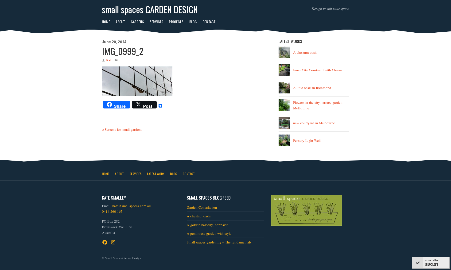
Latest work (155, 173)
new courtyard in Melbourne (314, 122)
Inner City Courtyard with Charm (317, 70)
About (120, 21)
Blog (193, 21)
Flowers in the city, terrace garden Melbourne (317, 105)
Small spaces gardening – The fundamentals (219, 242)
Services (156, 21)
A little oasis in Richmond (312, 87)
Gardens (137, 21)
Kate (109, 60)
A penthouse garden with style (209, 233)
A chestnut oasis (305, 52)
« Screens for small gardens (122, 129)
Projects (176, 21)
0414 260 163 (112, 211)
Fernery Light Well (307, 140)
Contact (209, 21)
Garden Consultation (202, 207)
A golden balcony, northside (207, 224)
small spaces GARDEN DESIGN (150, 9)
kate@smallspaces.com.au (131, 205)
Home (106, 21)
